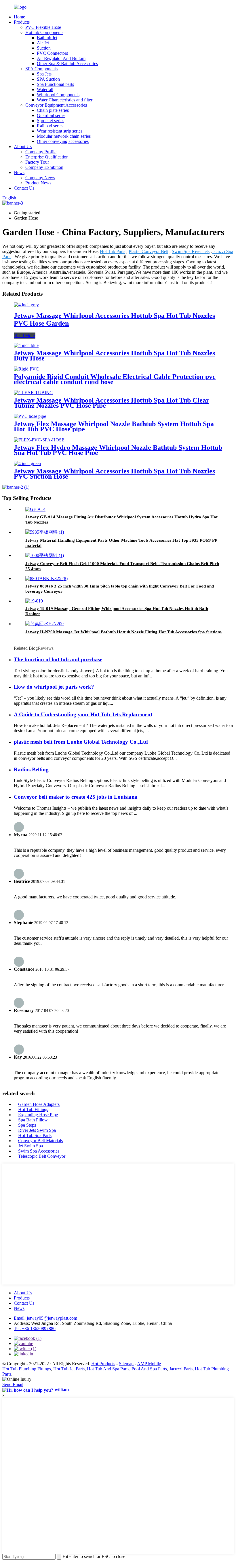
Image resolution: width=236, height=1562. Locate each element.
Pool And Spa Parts (149, 1368)
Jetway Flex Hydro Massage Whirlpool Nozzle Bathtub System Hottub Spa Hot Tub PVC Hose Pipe (118, 450)
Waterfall (45, 89)
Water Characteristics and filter (64, 99)
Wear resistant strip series (59, 131)
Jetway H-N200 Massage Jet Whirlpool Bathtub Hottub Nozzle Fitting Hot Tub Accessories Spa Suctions (123, 632)
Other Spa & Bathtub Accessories (67, 63)
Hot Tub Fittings (33, 1109)
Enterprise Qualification (46, 156)
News (19, 172)
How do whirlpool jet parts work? (54, 687)
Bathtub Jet (47, 37)
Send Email (12, 1384)
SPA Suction (48, 79)
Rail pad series (50, 125)
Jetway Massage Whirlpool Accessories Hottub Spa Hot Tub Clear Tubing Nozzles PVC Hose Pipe (111, 402)
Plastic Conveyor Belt (148, 251)
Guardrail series (51, 115)
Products (22, 22)
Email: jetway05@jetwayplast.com (45, 1318)
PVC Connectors (52, 53)
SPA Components (41, 68)
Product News (38, 182)
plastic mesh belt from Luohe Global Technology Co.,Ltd (81, 742)
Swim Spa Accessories (38, 1151)
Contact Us (24, 188)
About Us (23, 146)
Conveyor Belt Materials (40, 1140)
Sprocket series (50, 120)
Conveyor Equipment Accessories (56, 105)
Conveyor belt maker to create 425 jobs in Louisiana (76, 797)
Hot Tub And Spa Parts (108, 1368)
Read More (24, 335)
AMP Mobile (149, 1363)
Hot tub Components (44, 32)
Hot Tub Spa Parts (35, 1135)
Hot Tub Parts (112, 251)
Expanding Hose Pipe (38, 1114)
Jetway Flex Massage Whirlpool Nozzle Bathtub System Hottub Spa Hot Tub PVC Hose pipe (114, 426)
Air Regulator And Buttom (61, 58)
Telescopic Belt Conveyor (41, 1156)
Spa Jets (44, 73)
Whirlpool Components (58, 94)
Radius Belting (31, 769)
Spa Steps (27, 1125)
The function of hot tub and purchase (58, 659)
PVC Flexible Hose (43, 27)
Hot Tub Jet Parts (69, 1368)
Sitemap (126, 1363)
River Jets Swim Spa (37, 1130)
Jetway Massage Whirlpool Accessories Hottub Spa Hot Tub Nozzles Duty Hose (114, 355)
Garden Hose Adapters (39, 1104)
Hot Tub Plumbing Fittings (26, 1368)
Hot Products (103, 1363)
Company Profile (40, 151)
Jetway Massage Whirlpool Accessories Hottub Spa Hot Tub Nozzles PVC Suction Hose (114, 473)
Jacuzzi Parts (181, 1368)
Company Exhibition (44, 167)
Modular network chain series (64, 136)
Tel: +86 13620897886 (35, 1328)
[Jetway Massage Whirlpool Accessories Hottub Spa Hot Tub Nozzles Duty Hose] (26, 345)
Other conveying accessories (63, 141)
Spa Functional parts (55, 84)
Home (19, 16)
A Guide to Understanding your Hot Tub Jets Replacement (83, 714)
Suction (44, 48)
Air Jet (43, 42)
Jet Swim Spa (30, 1145)
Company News (40, 177)
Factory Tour (37, 162)
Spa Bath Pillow (33, 1119)
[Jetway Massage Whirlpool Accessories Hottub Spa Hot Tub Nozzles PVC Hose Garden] (26, 304)
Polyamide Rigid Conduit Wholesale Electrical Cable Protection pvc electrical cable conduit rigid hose (115, 379)
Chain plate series (53, 110)
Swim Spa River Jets (191, 251)
